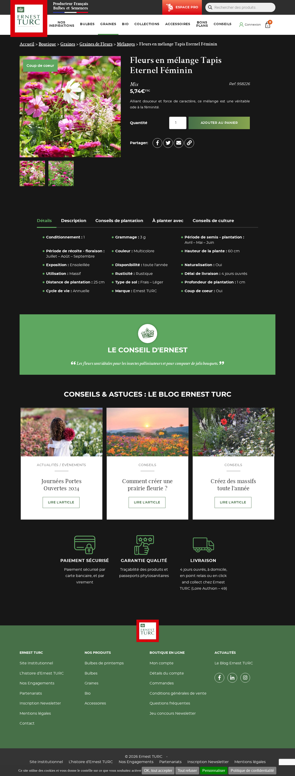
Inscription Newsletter (40, 703)
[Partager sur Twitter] (168, 143)
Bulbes (91, 673)
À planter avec (167, 221)
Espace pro (187, 7)
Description (73, 221)
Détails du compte (167, 673)
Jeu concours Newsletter (173, 713)
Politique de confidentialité (252, 771)
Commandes (162, 683)
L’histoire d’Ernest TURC (42, 673)
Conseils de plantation (119, 221)
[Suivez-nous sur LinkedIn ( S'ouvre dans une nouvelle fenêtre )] (232, 678)
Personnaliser (213, 771)
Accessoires (95, 703)
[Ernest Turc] (147, 631)
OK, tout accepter (158, 771)
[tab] (46, 221)
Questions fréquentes (170, 703)
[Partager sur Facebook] (157, 143)
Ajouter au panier (219, 123)
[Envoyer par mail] (178, 143)
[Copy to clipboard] (189, 143)
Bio (88, 693)
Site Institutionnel (36, 663)
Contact (27, 723)
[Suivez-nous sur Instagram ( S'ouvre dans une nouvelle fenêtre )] (245, 678)
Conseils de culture (213, 221)
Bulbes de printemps (104, 663)
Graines (91, 683)
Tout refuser (187, 771)
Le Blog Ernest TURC (234, 663)
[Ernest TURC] (28, 18)
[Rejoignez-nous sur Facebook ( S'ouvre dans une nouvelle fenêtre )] (219, 678)
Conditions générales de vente (178, 693)
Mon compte (162, 663)
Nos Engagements (37, 683)
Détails (44, 221)
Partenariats (31, 693)
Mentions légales (35, 713)
